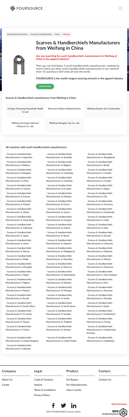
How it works (73, 390)
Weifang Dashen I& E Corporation (103, 109)
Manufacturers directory (17, 34)
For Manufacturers (76, 385)
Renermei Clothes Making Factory (64, 109)
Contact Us (105, 379)
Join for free (45, 86)
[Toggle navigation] (120, 8)
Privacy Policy (42, 395)
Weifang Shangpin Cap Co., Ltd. (64, 123)
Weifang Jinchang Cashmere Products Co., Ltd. (25, 125)
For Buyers (72, 379)
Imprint (38, 385)
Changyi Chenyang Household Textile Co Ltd (25, 110)
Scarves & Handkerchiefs (41, 34)
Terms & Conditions (45, 390)
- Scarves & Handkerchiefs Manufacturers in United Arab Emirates (101, 329)
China (57, 34)
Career (5, 385)
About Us (7, 379)
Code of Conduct (43, 379)
